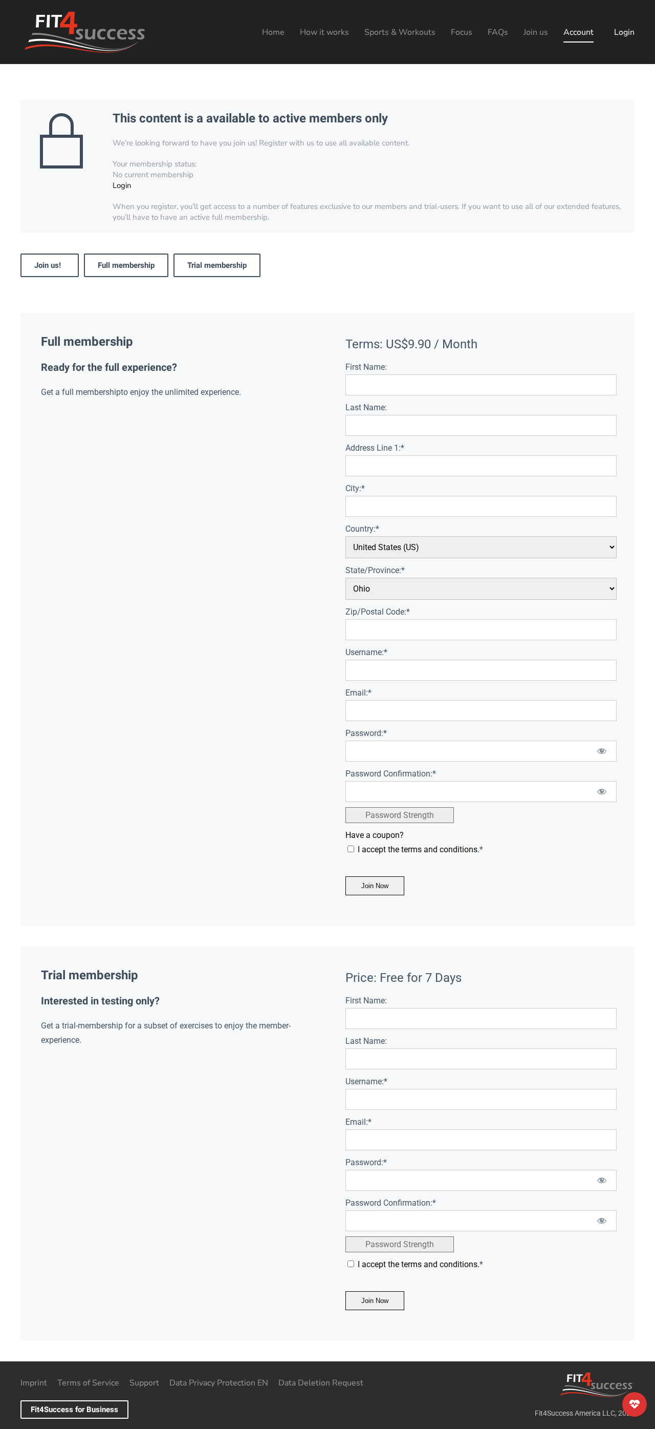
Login (624, 32)
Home (273, 32)
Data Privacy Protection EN (218, 1383)
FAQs (498, 32)
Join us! (49, 265)
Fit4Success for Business (74, 1409)
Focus (461, 32)
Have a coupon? (374, 835)
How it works (324, 32)
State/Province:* (375, 570)
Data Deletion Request (320, 1383)
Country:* (362, 529)
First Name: (366, 367)
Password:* (366, 733)
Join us (535, 32)
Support (144, 1383)
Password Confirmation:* (390, 774)
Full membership (126, 265)
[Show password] (602, 751)
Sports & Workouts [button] (399, 32)
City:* (355, 488)
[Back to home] (84, 32)
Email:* (358, 693)
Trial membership (217, 265)
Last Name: (366, 407)
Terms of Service (88, 1383)
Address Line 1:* (374, 448)
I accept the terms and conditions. (418, 849)
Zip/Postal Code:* (377, 612)
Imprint (33, 1383)
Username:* (366, 652)
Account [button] (578, 32)
